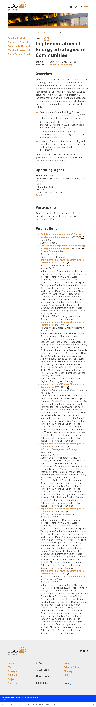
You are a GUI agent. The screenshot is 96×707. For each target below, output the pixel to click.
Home (38, 33)
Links (67, 675)
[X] (87, 651)
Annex (58, 33)
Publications (14, 675)
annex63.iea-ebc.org (61, 65)
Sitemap (68, 671)
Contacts (12, 683)
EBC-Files (43, 683)
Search (42, 663)
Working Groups (16, 50)
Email (39, 195)
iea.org (67, 683)
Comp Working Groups (20, 54)
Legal (67, 663)
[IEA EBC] (17, 6)
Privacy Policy (71, 667)
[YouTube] (84, 651)
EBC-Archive (45, 676)
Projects (48, 33)
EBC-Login (44, 670)
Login (92, 704)
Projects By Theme (18, 46)
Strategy (12, 671)
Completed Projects (18, 42)
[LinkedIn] (81, 651)
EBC (10, 667)
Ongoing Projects (17, 38)
